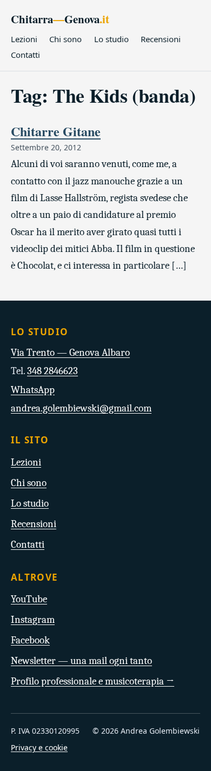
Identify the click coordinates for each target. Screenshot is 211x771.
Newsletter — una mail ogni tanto (81, 661)
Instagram (33, 620)
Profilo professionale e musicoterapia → (92, 681)
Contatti (25, 54)
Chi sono (65, 39)
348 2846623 (52, 371)
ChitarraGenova (60, 19)
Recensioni (161, 39)
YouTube (29, 599)
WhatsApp (33, 390)
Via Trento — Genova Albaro (70, 352)
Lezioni (24, 39)
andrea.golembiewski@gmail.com (81, 408)
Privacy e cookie (39, 747)
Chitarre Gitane (56, 131)
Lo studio (111, 39)
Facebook (30, 640)
